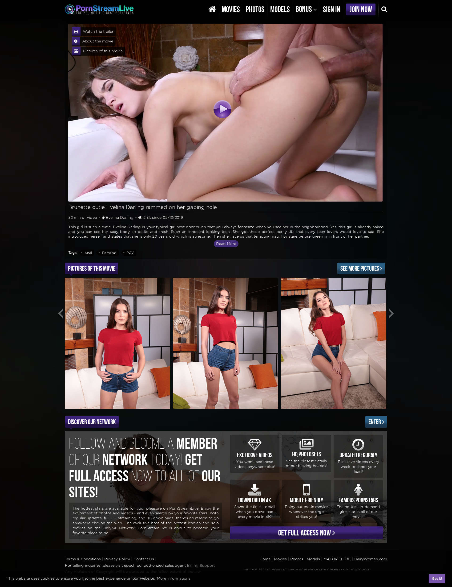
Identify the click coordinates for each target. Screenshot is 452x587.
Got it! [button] (437, 578)
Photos (255, 9)
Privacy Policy (117, 559)
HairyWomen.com (370, 559)
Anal (88, 253)
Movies (231, 9)
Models (280, 9)
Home (265, 559)
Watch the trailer (97, 31)
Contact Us (143, 559)
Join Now (361, 9)
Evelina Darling (119, 217)
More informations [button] (173, 578)
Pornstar (109, 253)
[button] (424, 579)
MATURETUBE (337, 559)
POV (130, 253)
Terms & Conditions (83, 559)
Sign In (331, 9)
